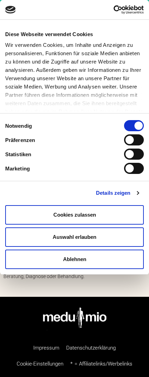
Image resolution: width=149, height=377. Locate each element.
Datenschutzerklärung (91, 348)
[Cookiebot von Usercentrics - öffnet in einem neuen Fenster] (113, 9)
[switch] (134, 139)
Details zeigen (113, 193)
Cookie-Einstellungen (40, 364)
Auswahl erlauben (74, 237)
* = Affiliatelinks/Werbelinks (101, 364)
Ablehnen (74, 259)
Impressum (46, 348)
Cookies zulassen (74, 215)
